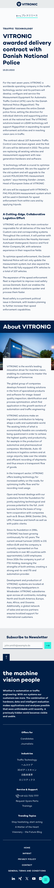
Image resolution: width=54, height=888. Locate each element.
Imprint (27, 853)
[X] (27, 878)
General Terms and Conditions (27, 871)
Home (27, 848)
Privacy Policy (27, 859)
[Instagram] (40, 878)
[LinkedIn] (13, 878)
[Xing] (20, 878)
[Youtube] (33, 878)
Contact (27, 865)
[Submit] (47, 645)
